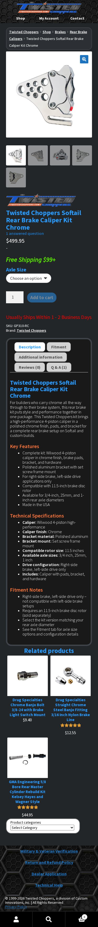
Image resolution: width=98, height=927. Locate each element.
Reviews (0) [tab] (30, 367)
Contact (77, 18)
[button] (84, 59)
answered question (25, 233)
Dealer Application (49, 873)
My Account (49, 18)
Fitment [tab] (58, 346)
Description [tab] (30, 346)
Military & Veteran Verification (49, 851)
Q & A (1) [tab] (59, 367)
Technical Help (49, 885)
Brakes (60, 31)
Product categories (25, 822)
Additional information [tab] (40, 357)
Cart (75, 915)
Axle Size (16, 269)
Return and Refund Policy (49, 862)
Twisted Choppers (24, 31)
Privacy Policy (16, 906)
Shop (20, 18)
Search (49, 919)
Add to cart (41, 297)
